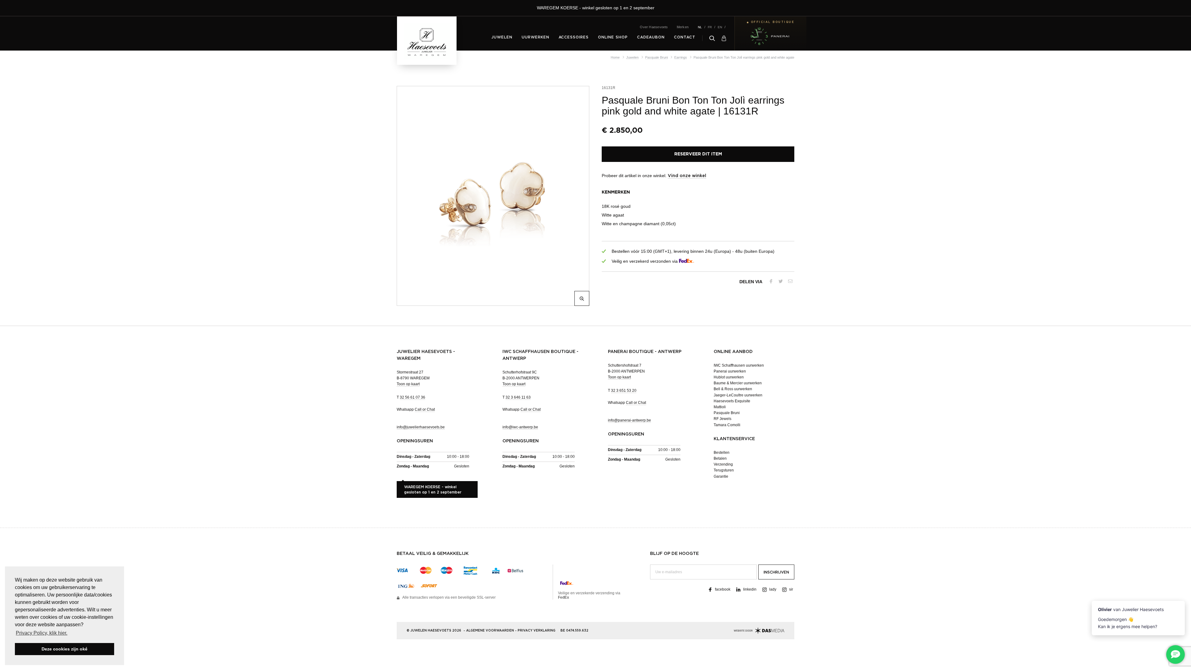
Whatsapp (416, 409)
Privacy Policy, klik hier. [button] (41, 633)
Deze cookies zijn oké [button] (64, 648)
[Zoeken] (712, 38)
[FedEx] (686, 261)
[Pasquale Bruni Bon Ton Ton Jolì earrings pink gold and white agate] (491, 196)
